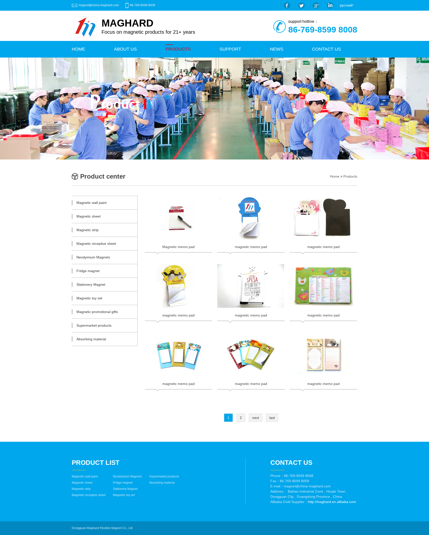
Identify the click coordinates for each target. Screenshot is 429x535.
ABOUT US (125, 49)
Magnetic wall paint (85, 476)
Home (334, 176)
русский (346, 5)
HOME (78, 49)
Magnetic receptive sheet (89, 495)
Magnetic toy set (124, 495)
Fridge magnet (123, 482)
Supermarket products (164, 476)
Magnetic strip (81, 489)
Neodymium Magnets (127, 476)
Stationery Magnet (125, 489)
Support (230, 49)
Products (350, 176)
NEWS (276, 49)
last (272, 418)
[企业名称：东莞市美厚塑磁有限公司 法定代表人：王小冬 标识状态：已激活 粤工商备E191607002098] (135, 528)
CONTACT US (326, 49)
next (255, 418)
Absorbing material (162, 482)
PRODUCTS (178, 49)
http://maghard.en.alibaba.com (332, 502)
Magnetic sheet (82, 482)
